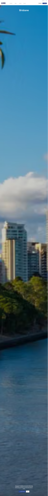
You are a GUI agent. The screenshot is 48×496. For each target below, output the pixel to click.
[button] (11, 3)
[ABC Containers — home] (3, 3)
